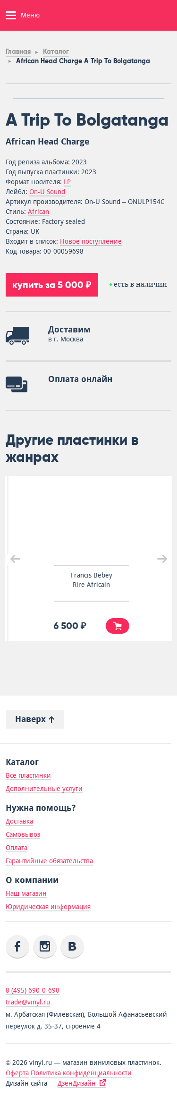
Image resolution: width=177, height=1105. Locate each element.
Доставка (19, 821)
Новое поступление (91, 241)
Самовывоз (23, 834)
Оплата (16, 847)
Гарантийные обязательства (49, 861)
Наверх (31, 719)
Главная (18, 52)
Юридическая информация (48, 906)
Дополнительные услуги (44, 788)
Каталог (56, 52)
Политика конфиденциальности (81, 1073)
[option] (88, 98)
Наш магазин (26, 893)
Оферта (17, 1073)
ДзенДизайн (77, 1083)
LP (67, 182)
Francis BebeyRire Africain (89, 579)
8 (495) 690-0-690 (32, 990)
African (38, 211)
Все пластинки (28, 775)
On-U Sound (47, 192)
